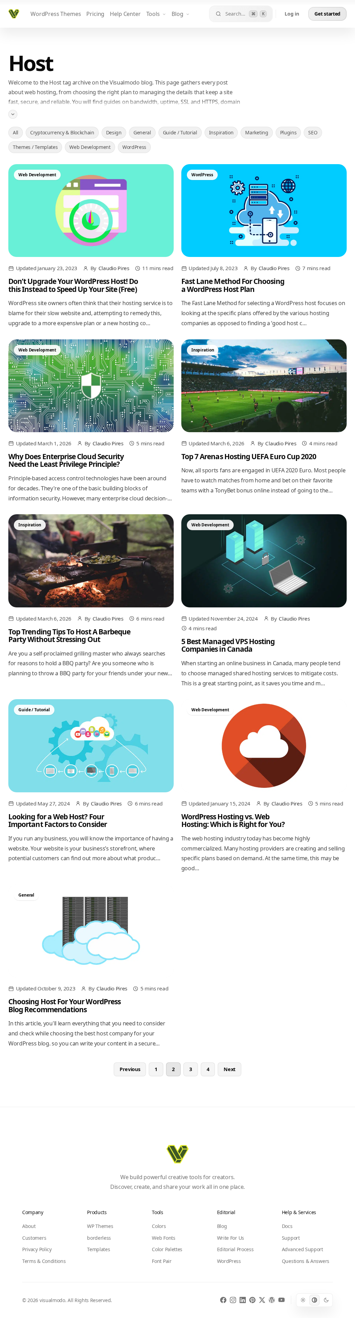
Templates (98, 1249)
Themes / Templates (35, 147)
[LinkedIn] (242, 1299)
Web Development (89, 147)
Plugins (288, 132)
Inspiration (221, 132)
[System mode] (314, 1300)
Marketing (256, 132)
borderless (99, 1238)
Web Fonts (163, 1238)
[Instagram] (232, 1299)
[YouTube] (281, 1299)
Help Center (125, 14)
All (15, 132)
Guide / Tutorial (180, 132)
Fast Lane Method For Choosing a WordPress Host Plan (232, 285)
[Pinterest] (252, 1299)
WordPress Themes (56, 14)
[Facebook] (223, 1299)
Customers (34, 1238)
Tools (153, 14)
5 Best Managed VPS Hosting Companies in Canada (228, 645)
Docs (287, 1226)
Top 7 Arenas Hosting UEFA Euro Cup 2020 (249, 456)
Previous (130, 1069)
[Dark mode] (326, 1300)
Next (229, 1069)
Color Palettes (167, 1249)
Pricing (95, 14)
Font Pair (161, 1261)
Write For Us (230, 1238)
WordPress (134, 147)
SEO (312, 132)
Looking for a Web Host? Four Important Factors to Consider (57, 820)
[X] (262, 1299)
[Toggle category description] (12, 113)
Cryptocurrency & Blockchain (62, 132)
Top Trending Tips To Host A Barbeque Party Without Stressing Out (69, 635)
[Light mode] (302, 1300)
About (28, 1226)
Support (291, 1238)
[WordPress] (271, 1299)
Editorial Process (235, 1249)
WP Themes (100, 1226)
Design (114, 132)
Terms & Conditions (44, 1261)
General (142, 132)
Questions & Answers (305, 1261)
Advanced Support (302, 1249)
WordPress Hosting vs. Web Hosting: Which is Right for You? (233, 820)
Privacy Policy (37, 1249)
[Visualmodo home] (13, 13)
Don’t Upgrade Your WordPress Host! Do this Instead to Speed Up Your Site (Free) (73, 285)
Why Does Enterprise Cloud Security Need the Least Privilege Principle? (66, 460)
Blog (177, 14)
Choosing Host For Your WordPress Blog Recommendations (64, 1005)
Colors (159, 1226)
